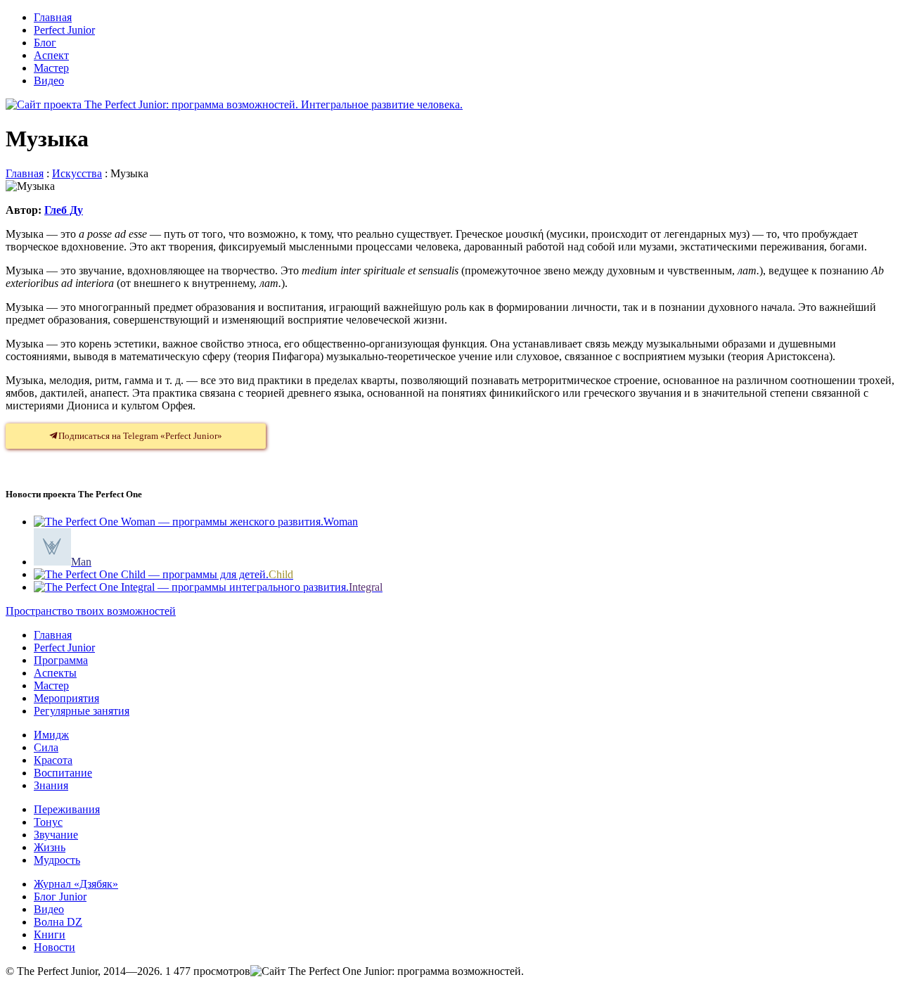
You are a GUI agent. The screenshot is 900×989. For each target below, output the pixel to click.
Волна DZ (58, 922)
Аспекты (55, 673)
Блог (45, 43)
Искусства (77, 173)
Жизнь (49, 847)
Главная (53, 17)
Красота (53, 760)
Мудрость (57, 860)
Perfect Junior (64, 30)
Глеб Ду (63, 210)
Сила (46, 747)
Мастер (51, 68)
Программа (61, 660)
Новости (54, 947)
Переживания (67, 809)
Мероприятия (66, 698)
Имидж (51, 735)
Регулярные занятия (81, 711)
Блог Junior (60, 896)
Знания (51, 785)
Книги (49, 934)
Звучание (56, 835)
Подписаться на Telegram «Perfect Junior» (140, 435)
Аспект (51, 55)
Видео (49, 81)
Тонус (48, 822)
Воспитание (63, 773)
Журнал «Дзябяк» (76, 884)
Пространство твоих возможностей (91, 611)
